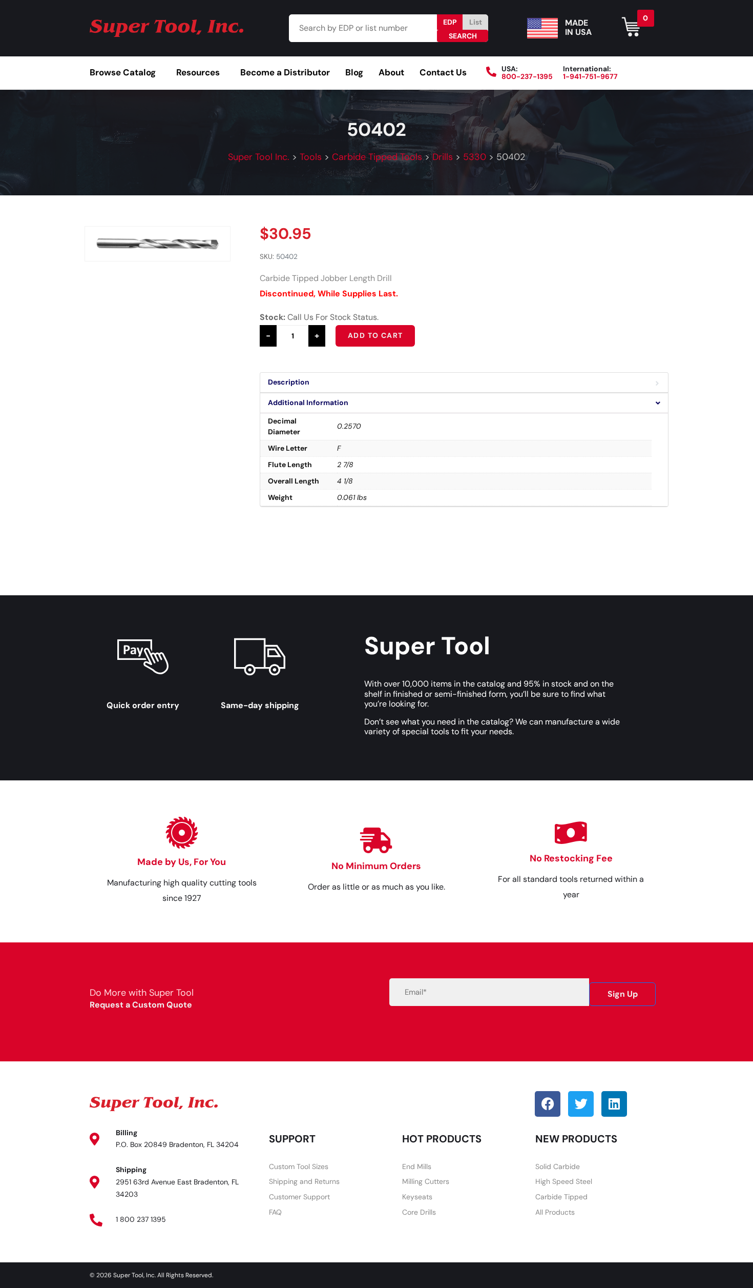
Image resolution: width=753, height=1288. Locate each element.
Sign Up (623, 994)
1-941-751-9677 (590, 76)
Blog (354, 72)
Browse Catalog (123, 72)
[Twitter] (581, 1104)
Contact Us (443, 72)
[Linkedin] (614, 1104)
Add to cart (375, 335)
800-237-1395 (527, 76)
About (391, 72)
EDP (450, 22)
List (475, 22)
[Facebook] (547, 1104)
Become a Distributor (285, 72)
